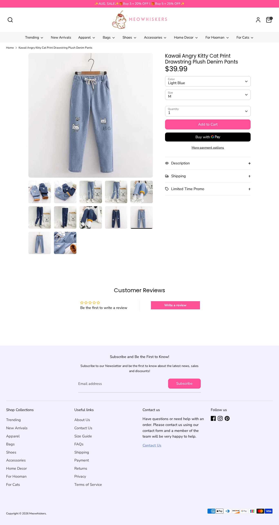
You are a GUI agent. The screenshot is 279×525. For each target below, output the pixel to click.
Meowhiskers (37, 513)
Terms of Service (88, 484)
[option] (90, 117)
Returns (80, 468)
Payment (81, 460)
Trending (32, 37)
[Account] (258, 20)
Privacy (80, 476)
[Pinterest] (227, 418)
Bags (107, 37)
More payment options (208, 147)
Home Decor (184, 37)
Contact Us (83, 428)
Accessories (153, 37)
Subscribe (184, 383)
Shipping (81, 452)
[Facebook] (213, 418)
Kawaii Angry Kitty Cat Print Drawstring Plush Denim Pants (55, 48)
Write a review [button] (175, 305)
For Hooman (215, 37)
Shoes (128, 37)
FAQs (79, 444)
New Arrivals (61, 37)
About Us (82, 419)
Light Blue (176, 82)
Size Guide (83, 436)
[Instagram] (220, 418)
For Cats (243, 37)
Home (10, 48)
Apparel (85, 37)
